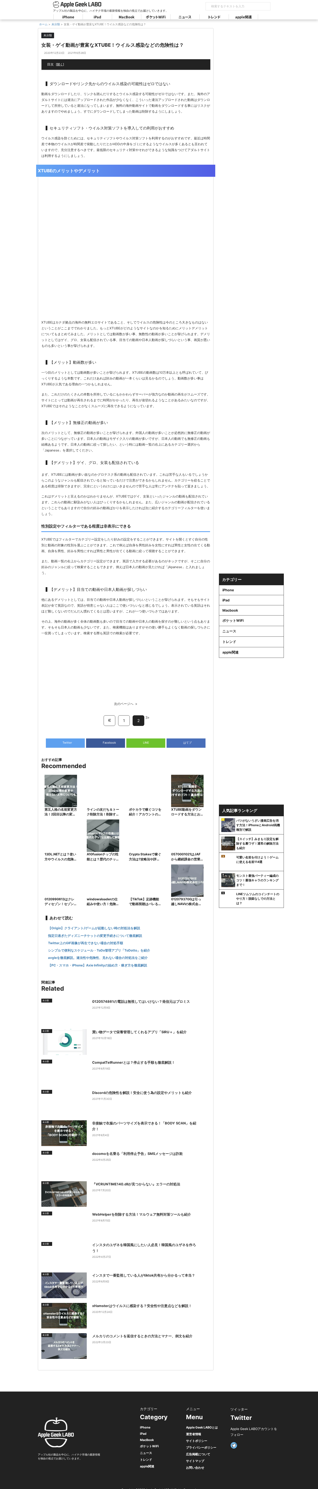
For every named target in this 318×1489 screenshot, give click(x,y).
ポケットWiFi (156, 16)
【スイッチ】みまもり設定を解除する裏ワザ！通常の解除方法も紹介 (257, 843)
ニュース (184, 16)
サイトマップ (195, 1461)
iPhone (68, 16)
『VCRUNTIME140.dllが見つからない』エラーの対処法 (136, 1184)
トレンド (214, 16)
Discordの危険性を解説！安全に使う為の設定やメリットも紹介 (142, 1092)
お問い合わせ (195, 1467)
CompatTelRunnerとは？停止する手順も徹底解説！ (133, 1062)
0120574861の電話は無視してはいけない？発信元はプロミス (141, 1001)
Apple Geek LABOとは (202, 1427)
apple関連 (243, 16)
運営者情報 (193, 1434)
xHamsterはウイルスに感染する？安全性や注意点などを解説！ (142, 1306)
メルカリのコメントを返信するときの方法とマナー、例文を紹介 (142, 1336)
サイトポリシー (196, 1441)
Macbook (230, 610)
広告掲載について (198, 1454)
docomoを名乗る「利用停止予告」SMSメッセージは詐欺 (137, 1153)
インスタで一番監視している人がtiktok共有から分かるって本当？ (143, 1275)
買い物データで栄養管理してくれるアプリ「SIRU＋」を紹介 (139, 1032)
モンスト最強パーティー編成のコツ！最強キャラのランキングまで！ (257, 880)
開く (60, 64)
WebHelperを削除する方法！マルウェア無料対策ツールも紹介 (141, 1214)
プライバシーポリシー (201, 1447)
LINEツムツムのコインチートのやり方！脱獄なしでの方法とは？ (257, 898)
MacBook (127, 16)
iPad (97, 16)
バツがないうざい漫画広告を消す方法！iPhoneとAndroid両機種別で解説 (258, 825)
